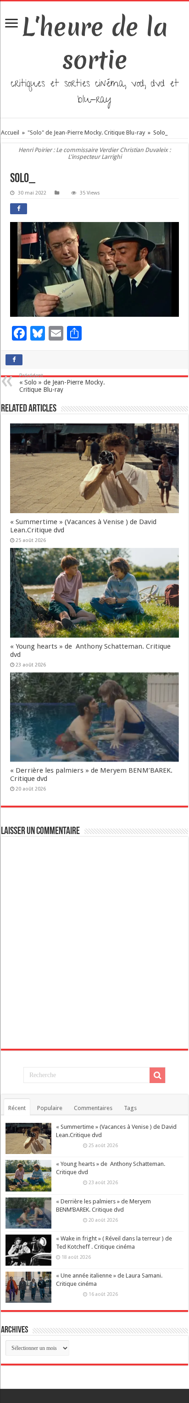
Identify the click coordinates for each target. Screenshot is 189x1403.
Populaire (49, 1108)
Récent (17, 1108)
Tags (130, 1108)
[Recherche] (157, 1075)
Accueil (11, 132)
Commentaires (93, 1108)
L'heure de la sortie (94, 43)
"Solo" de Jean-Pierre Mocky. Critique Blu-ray (86, 132)
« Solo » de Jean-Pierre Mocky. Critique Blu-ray (62, 383)
